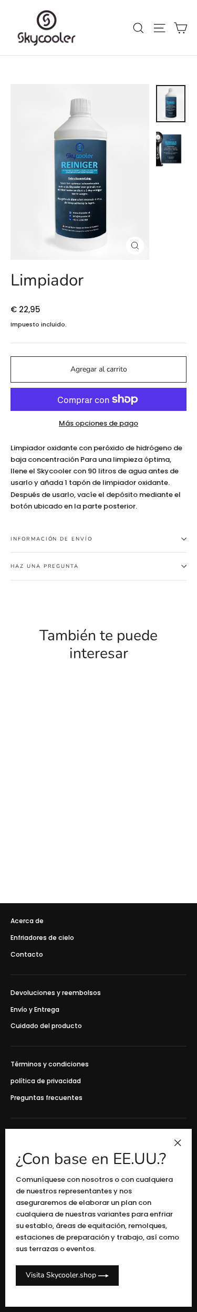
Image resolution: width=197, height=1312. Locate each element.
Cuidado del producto (46, 1025)
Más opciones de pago (98, 423)
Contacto (27, 954)
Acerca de (27, 920)
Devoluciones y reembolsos (56, 992)
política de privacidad (46, 1080)
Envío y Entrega (35, 1009)
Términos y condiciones (50, 1064)
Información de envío (51, 538)
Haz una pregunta (45, 566)
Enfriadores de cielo (42, 937)
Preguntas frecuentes (46, 1097)
